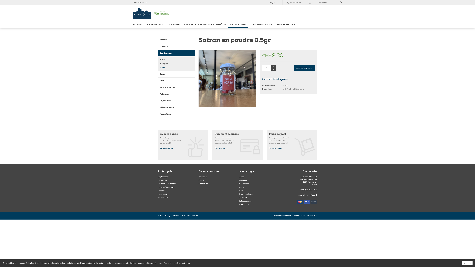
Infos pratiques (285, 24)
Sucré (162, 74)
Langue (272, 2)
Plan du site (163, 197)
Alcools (163, 39)
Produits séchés (167, 87)
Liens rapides (138, 2)
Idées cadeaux (167, 107)
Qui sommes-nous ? (261, 24)
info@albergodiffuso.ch (307, 195)
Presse (201, 180)
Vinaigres (164, 63)
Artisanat (164, 94)
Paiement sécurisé (227, 134)
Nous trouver (163, 194)
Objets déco (165, 100)
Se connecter (295, 2)
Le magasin (173, 24)
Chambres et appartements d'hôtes (205, 24)
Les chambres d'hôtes (167, 184)
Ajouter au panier (304, 68)
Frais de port (277, 134)
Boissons (164, 46)
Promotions (165, 114)
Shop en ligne (238, 24)
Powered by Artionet (282, 216)
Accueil (137, 24)
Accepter (467, 263)
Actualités (203, 177)
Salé (162, 80)
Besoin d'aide (169, 134)
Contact (161, 190)
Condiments (166, 53)
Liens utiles (203, 184)
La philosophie (155, 24)
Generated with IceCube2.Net (305, 216)
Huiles (162, 59)
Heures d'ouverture (166, 187)
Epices (162, 67)
